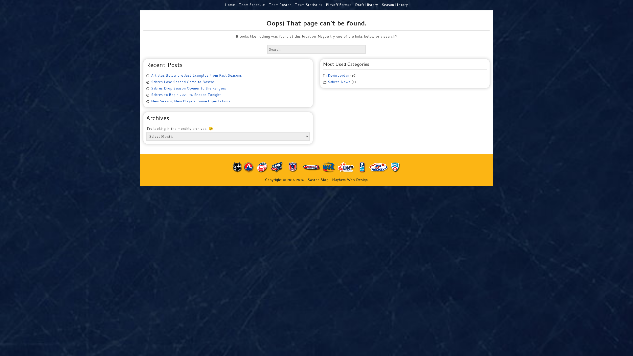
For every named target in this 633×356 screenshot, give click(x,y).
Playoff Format (338, 5)
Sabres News (339, 82)
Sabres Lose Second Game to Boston (183, 82)
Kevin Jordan (338, 76)
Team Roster (280, 5)
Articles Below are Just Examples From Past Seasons (196, 76)
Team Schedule (252, 5)
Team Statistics (308, 5)
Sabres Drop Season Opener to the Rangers (188, 89)
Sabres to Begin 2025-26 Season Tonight (186, 95)
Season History (395, 5)
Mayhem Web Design (350, 180)
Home (230, 5)
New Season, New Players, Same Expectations (190, 102)
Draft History (366, 5)
